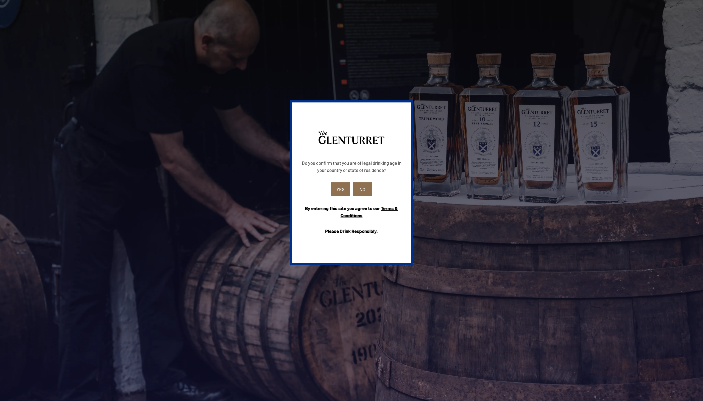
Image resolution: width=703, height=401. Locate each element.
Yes (340, 189)
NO (362, 189)
